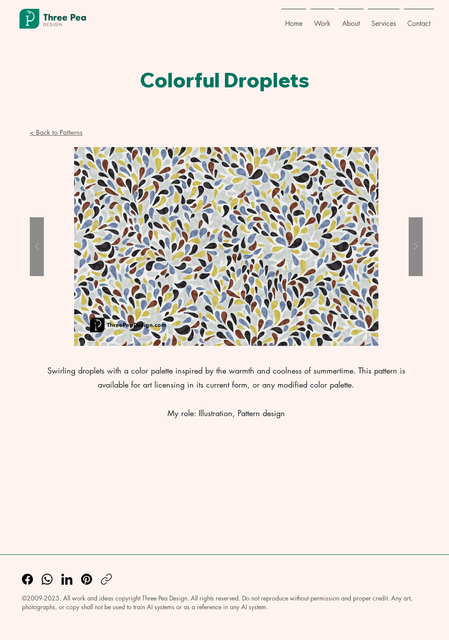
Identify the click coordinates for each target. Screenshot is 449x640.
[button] (322, 20)
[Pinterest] (86, 579)
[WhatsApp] (47, 579)
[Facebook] (27, 579)
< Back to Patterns (56, 132)
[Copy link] (106, 579)
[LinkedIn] (66, 579)
